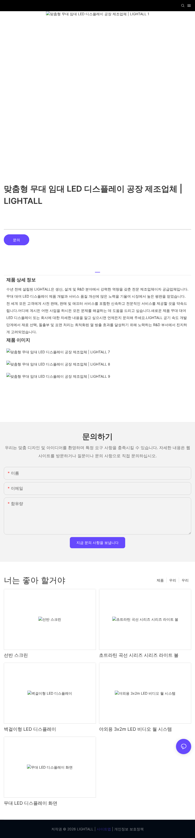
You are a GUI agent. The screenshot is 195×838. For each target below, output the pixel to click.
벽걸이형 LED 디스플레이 (30, 729)
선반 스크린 (16, 655)
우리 (185, 580)
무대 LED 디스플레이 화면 (30, 803)
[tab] (97, 270)
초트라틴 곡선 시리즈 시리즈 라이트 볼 (138, 655)
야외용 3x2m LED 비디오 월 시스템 (135, 729)
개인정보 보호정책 (128, 829)
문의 (16, 240)
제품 (160, 580)
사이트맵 (103, 829)
